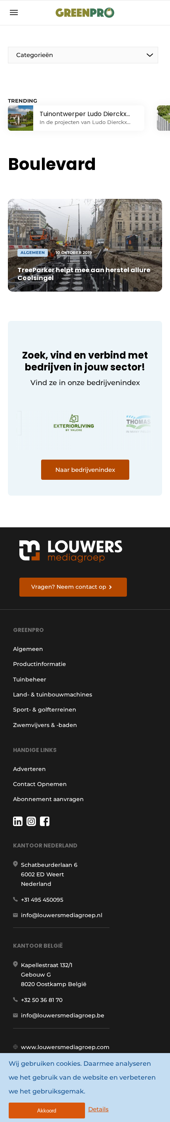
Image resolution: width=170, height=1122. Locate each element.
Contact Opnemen (40, 784)
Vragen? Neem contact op (68, 586)
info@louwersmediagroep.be (62, 1015)
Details (98, 1109)
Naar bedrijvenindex (85, 469)
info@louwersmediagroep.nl (61, 915)
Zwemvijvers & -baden (45, 725)
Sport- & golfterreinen (44, 709)
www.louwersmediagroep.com (65, 1047)
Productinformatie (39, 664)
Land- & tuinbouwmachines (52, 694)
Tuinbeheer (29, 679)
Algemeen (28, 649)
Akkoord (46, 1111)
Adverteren (29, 769)
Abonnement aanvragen (48, 799)
